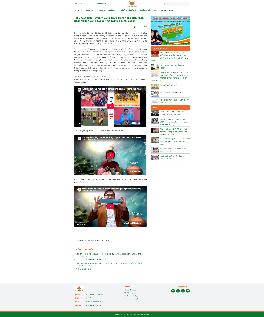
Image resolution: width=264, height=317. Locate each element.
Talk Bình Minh (161, 17)
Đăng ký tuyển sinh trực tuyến (121, 26)
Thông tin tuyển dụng (149, 14)
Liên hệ (158, 23)
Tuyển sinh (112, 10)
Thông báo (160, 14)
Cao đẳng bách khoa (131, 296)
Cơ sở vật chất (92, 20)
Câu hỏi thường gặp (117, 23)
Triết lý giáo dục (93, 17)
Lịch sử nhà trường (94, 14)
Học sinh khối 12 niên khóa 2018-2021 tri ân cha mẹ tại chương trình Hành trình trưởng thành (174, 122)
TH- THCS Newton (130, 293)
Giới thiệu (89, 10)
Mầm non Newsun (130, 290)
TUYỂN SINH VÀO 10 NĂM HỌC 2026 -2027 (91, 260)
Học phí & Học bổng (117, 17)
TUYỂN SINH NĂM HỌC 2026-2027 (174, 93)
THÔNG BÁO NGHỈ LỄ (83, 269)
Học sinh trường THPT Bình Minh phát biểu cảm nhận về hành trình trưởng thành (175, 141)
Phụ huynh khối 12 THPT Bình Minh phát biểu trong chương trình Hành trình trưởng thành (173, 131)
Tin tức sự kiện (145, 10)
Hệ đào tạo (101, 10)
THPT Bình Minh (131, 314)
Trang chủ (78, 10)
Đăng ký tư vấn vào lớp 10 (132, 299)
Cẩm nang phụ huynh (163, 20)
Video (171, 10)
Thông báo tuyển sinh (118, 14)
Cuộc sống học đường (118, 20)
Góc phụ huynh (160, 10)
